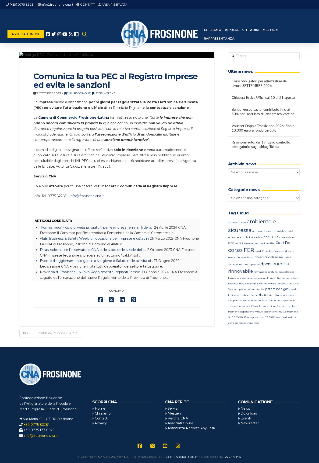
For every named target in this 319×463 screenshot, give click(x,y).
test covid (281, 317)
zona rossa (253, 322)
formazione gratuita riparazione (247, 277)
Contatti (101, 418)
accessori (233, 222)
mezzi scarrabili (248, 283)
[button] (84, 34)
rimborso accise (249, 295)
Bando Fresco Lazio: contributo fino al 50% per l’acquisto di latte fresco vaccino (263, 112)
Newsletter (250, 423)
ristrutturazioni (278, 295)
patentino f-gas (276, 289)
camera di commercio (58, 333)
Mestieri (174, 413)
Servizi (173, 408)
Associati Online (180, 423)
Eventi (246, 418)
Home (100, 408)
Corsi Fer (283, 243)
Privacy (101, 423)
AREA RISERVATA (114, 4)
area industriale (275, 231)
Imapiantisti (274, 277)
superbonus (237, 317)
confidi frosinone (244, 243)
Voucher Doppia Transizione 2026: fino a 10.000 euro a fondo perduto (263, 128)
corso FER (241, 250)
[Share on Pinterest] (133, 299)
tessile (270, 317)
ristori (263, 295)
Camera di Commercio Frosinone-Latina (73, 117)
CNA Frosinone (79, 93)
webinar (293, 317)
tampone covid (256, 317)
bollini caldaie (254, 237)
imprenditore (290, 277)
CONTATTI (87, 4)
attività (289, 231)
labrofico (233, 283)
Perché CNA (178, 418)
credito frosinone (274, 251)
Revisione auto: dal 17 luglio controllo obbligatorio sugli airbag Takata (261, 145)
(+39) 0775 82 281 (22, 4)
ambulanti (258, 231)
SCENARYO (232, 456)
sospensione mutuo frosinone (281, 311)
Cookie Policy (187, 456)
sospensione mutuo (251, 311)
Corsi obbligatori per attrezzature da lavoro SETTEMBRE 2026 (259, 84)
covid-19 (259, 251)
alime (242, 222)
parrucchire (257, 289)
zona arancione (237, 322)
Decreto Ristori (245, 257)
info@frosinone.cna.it (57, 4)
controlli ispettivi (265, 243)
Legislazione (104, 93)
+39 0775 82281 (37, 425)
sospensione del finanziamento (261, 300)
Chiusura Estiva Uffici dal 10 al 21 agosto (263, 97)
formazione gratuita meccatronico (274, 271)
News (245, 408)
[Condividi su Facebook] (100, 299)
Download (249, 413)
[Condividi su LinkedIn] (122, 299)
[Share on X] (111, 299)
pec (26, 333)
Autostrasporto (236, 237)
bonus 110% (271, 237)
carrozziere (287, 237)
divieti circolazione (269, 257)
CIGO (231, 243)
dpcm (266, 264)
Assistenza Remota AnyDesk (191, 428)
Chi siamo (103, 413)
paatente (244, 289)
